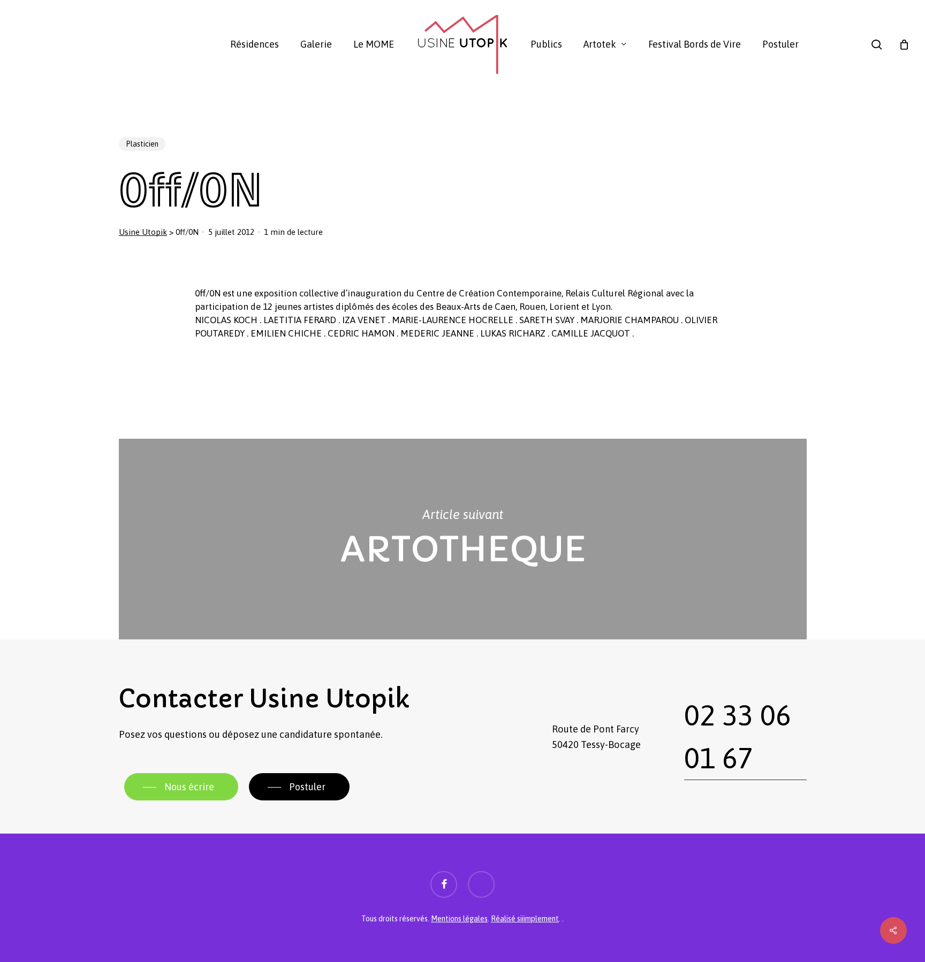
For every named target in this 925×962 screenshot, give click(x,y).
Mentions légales (459, 918)
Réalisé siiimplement (525, 918)
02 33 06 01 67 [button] (737, 737)
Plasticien (142, 144)
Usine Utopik (143, 231)
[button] (181, 787)
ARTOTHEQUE (463, 539)
